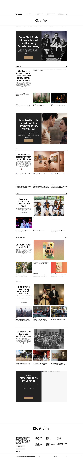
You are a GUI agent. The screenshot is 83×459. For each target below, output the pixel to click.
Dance (25, 26)
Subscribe (56, 26)
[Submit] (66, 456)
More (66, 66)
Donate (62, 26)
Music (41, 26)
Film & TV (35, 26)
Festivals (29, 26)
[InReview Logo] (41, 20)
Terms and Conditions (62, 443)
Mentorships (60, 444)
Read (29, 57)
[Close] (82, 455)
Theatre (45, 26)
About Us (37, 443)
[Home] (21, 14)
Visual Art (50, 26)
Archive (48, 443)
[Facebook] (16, 451)
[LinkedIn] (19, 451)
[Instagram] (17, 451)
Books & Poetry (18, 26)
